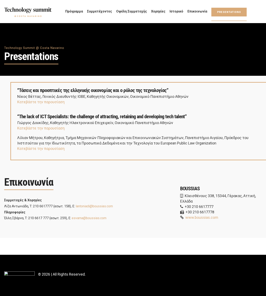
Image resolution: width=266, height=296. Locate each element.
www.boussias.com (201, 217)
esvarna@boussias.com (89, 218)
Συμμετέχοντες (99, 11)
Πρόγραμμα (74, 11)
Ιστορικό (176, 11)
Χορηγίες (158, 11)
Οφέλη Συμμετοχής (131, 11)
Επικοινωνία (197, 11)
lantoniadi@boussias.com (94, 206)
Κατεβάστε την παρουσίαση (41, 102)
